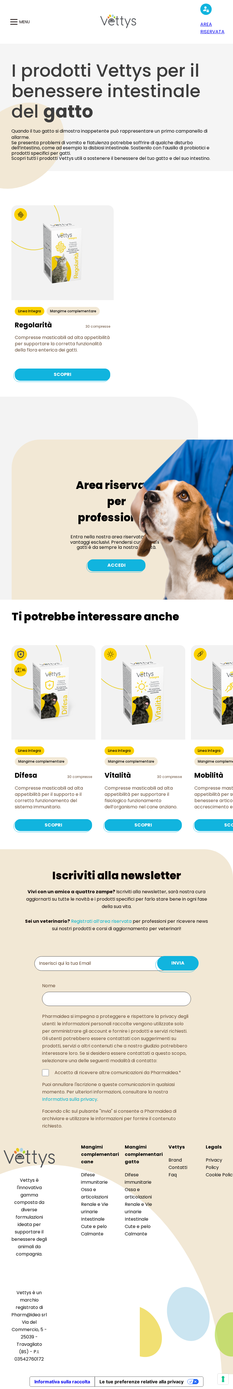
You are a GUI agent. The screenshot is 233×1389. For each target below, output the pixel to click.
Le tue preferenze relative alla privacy (141, 1381)
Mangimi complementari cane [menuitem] (100, 1154)
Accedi (116, 565)
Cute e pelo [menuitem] (94, 1226)
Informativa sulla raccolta (62, 1381)
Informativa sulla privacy (69, 1099)
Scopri (62, 374)
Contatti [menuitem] (177, 1167)
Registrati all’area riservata (101, 921)
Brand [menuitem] (175, 1160)
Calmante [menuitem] (92, 1234)
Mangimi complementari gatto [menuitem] (144, 1154)
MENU (24, 22)
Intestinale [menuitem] (93, 1219)
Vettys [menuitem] (176, 1147)
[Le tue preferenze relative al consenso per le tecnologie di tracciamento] (223, 1379)
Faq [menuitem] (172, 1175)
